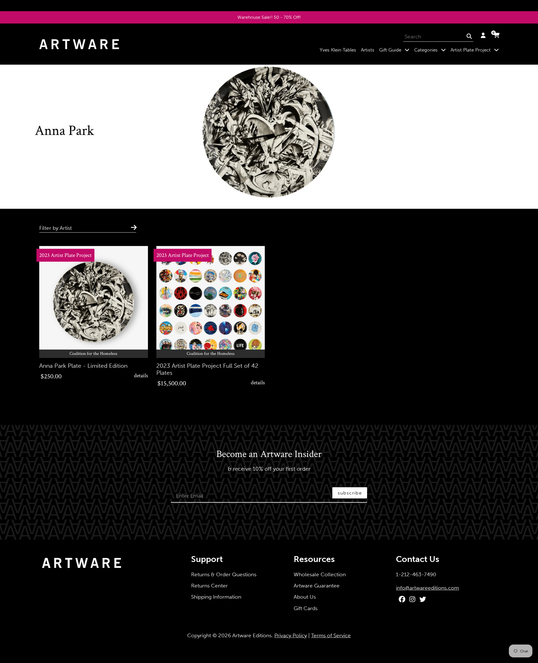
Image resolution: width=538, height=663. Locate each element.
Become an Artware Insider (269, 454)
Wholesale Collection (320, 574)
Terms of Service (331, 635)
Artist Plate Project (476, 50)
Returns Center (209, 585)
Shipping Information (216, 597)
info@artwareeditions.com (427, 588)
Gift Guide (395, 50)
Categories (431, 50)
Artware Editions (252, 635)
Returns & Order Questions (223, 574)
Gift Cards (305, 608)
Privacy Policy (290, 635)
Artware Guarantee (317, 585)
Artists (367, 50)
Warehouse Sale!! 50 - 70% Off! (269, 17)
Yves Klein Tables (338, 50)
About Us (305, 597)
